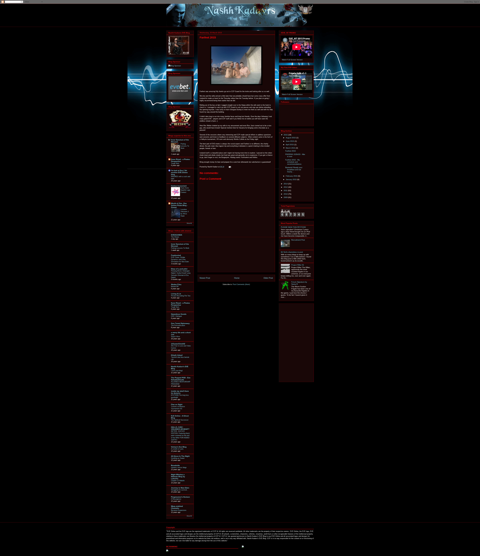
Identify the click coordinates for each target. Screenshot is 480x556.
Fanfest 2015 (290, 151)
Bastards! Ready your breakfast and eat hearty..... (293, 169)
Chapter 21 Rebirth (177, 481)
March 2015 (291, 148)
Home (237, 278)
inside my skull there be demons (180, 392)
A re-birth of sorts (177, 449)
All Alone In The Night (180, 456)
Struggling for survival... (179, 490)
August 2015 (291, 138)
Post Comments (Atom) (241, 284)
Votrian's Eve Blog (178, 447)
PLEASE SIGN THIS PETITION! (293, 227)
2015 (286, 135)
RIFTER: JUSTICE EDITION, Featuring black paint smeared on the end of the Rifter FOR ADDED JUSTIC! (180, 435)
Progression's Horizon (180, 497)
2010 (286, 194)
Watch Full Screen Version (292, 60)
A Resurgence (176, 499)
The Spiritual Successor (179, 420)
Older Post (268, 278)
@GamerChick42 (178, 344)
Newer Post (205, 278)
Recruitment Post (298, 240)
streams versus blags (179, 467)
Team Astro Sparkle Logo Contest (185, 190)
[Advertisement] (236, 254)
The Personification (178, 325)
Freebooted (176, 255)
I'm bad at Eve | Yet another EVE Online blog (179, 172)
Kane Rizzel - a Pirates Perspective (180, 160)
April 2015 (290, 145)
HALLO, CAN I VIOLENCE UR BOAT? (180, 428)
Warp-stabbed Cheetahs (177, 507)
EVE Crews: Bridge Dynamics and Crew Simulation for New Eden (180, 259)
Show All (189, 223)
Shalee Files (176, 284)
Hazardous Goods (178, 314)
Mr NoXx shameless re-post (292, 252)
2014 (286, 184)
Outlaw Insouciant (179, 186)
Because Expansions (178, 510)
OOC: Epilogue (176, 316)
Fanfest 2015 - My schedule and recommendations (293, 162)
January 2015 (291, 179)
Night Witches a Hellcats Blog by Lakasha (178, 477)
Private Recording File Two (180, 296)
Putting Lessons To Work (185, 146)
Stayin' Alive (175, 337)
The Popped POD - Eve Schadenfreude (180, 379)
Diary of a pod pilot (179, 269)
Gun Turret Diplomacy (180, 323)
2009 (286, 197)
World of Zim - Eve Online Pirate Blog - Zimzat (179, 205)
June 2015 (290, 141)
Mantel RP (175, 286)
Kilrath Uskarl (176, 355)
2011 (286, 190)
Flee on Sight (176, 404)
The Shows (175, 237)
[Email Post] (230, 167)
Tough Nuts (175, 163)
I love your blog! (177, 371)
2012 (286, 187)
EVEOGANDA (176, 235)
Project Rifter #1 (297, 265)
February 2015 (292, 176)
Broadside (175, 465)
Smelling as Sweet (177, 458)
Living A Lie (176, 294)
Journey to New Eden (180, 488)
